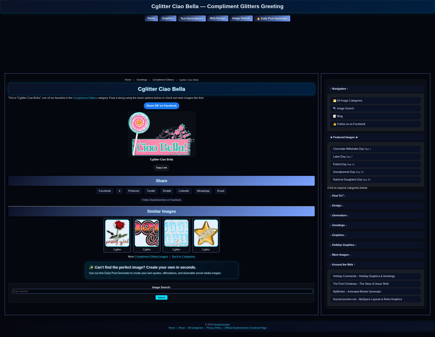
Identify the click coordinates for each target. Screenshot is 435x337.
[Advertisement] (217, 48)
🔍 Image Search (343, 108)
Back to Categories (183, 256)
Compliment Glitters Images (151, 256)
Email (220, 190)
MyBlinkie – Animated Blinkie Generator (357, 291)
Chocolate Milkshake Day (352, 148)
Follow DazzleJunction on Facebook (161, 199)
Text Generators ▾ (191, 18)
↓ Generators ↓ (339, 215)
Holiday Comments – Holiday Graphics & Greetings (364, 276)
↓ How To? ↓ (338, 195)
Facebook (105, 190)
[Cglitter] (117, 233)
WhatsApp (203, 190)
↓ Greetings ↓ (338, 225)
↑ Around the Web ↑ (342, 264)
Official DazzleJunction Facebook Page (246, 327)
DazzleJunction (222, 324)
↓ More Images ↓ (340, 254)
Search (161, 297)
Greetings (142, 79)
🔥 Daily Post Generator (272, 18)
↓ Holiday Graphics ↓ (343, 244)
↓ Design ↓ (336, 205)
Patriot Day (344, 164)
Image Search (241, 18)
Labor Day (343, 156)
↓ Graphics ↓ (338, 235)
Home (151, 18)
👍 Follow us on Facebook (349, 124)
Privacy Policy (213, 327)
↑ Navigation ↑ (339, 88)
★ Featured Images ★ (344, 137)
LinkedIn (184, 190)
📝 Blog (338, 116)
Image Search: (161, 287)
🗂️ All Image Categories (347, 100)
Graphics (168, 18)
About (181, 327)
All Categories (195, 327)
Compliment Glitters (163, 79)
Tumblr (151, 190)
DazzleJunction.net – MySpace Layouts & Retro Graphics (367, 299)
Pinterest (133, 190)
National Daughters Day (351, 179)
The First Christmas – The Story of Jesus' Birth (361, 283)
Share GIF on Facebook (161, 105)
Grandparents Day (348, 171)
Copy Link (161, 167)
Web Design (217, 18)
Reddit (167, 190)
